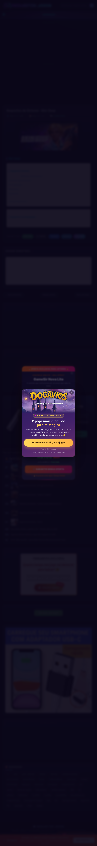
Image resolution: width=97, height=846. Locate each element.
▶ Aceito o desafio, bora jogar (48, 442)
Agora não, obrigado (48, 449)
